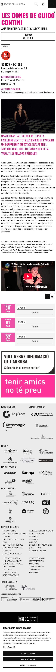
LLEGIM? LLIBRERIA (11, 558)
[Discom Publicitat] (28, 451)
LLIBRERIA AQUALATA (12, 561)
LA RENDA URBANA (37, 550)
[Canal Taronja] (28, 472)
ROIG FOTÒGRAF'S (11, 575)
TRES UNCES (34, 569)
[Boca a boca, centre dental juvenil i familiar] (10, 451)
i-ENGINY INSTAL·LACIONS (40, 545)
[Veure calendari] (52, 296)
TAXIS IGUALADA (36, 566)
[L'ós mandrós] (45, 451)
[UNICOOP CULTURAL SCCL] (28, 619)
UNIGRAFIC (34, 572)
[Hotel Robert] (10, 493)
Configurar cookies (28, 665)
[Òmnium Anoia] (10, 519)
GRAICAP (33, 542)
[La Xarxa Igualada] (45, 511)
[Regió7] (28, 481)
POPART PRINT (9, 572)
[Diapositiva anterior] (5, 386)
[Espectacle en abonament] (5, 55)
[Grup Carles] (14, 414)
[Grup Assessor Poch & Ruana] (28, 460)
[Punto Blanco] (45, 460)
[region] (28, 116)
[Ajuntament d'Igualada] (42, 437)
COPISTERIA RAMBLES (12, 547)
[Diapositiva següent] (51, 386)
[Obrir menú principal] (52, 4)
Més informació (9, 647)
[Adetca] (10, 587)
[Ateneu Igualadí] (28, 511)
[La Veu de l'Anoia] (45, 472)
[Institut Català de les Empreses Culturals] (42, 414)
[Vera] (45, 493)
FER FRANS (34, 539)
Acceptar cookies (28, 653)
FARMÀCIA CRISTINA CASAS (41, 531)
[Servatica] (28, 493)
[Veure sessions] (47, 296)
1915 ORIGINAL (9, 531)
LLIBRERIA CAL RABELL (13, 563)
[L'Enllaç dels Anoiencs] (28, 502)
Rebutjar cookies (28, 659)
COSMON (7, 550)
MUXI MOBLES (9, 566)
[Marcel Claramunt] (10, 460)
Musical (6, 46)
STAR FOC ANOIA (36, 558)
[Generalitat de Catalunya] (42, 425)
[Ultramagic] (14, 425)
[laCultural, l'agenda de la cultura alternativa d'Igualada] (10, 511)
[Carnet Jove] (45, 502)
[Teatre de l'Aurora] (12, 4)
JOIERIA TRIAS (35, 547)
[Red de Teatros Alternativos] (28, 587)
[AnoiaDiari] (10, 472)
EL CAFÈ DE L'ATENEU (12, 553)
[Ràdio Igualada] (10, 481)
